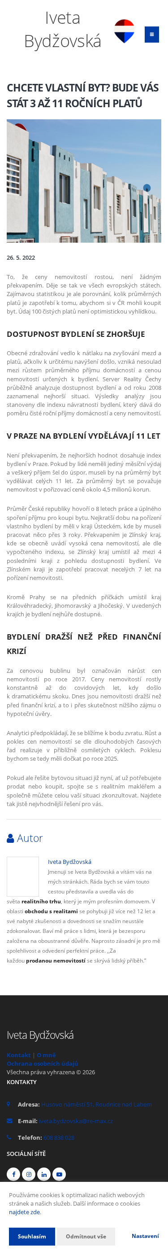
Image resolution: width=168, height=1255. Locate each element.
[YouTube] (59, 1174)
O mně (46, 1055)
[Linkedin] (44, 1174)
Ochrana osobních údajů (42, 1063)
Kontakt (19, 1055)
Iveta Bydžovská (69, 862)
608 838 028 (58, 1137)
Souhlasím (32, 1236)
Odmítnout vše (86, 1236)
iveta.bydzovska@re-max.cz (76, 1121)
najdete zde (24, 1212)
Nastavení (145, 1236)
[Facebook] (13, 1174)
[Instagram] (28, 1174)
